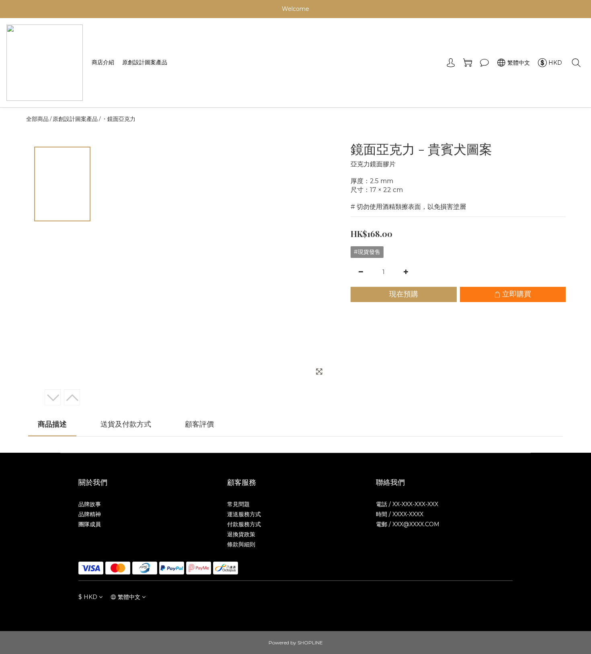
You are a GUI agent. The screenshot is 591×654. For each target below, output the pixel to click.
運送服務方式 (244, 514)
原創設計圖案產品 (144, 62)
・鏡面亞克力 (118, 119)
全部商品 (37, 119)
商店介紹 (103, 62)
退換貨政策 (241, 534)
